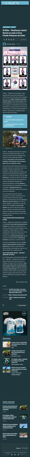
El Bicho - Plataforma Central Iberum (17, 297)
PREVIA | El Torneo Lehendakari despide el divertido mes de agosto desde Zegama (19, 369)
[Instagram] (26, 448)
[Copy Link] (13, 39)
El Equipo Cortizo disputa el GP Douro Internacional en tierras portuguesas (18, 352)
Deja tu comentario (22, 305)
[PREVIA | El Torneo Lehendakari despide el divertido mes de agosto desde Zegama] (6, 369)
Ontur (10, 299)
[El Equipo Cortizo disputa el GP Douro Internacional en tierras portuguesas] (6, 353)
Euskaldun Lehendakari (16, 374)
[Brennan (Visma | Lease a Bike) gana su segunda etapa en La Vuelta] (23, 435)
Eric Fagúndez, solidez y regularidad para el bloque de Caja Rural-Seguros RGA (19, 360)
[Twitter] (24, 448)
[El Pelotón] (12, 3)
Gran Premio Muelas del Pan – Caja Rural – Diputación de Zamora (14, 125)
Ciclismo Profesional (15, 364)
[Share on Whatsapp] (11, 39)
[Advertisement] (15, 14)
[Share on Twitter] (9, 39)
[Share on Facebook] (6, 39)
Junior (13, 347)
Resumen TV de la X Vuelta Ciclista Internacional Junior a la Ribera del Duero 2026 (19, 344)
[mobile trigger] (4, 3)
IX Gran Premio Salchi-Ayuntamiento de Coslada (13, 120)
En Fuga (13, 27)
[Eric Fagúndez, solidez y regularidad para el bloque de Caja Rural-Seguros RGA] (6, 361)
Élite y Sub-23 (6, 27)
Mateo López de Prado (11, 44)
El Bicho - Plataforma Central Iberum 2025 (17, 295)
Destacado (14, 372)
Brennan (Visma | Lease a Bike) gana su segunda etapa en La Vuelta (10, 435)
